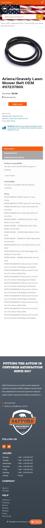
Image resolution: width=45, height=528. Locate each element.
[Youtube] (9, 446)
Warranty (5, 508)
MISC (8, 23)
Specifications (10, 153)
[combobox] (19, 16)
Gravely (11, 118)
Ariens (7, 118)
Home (3, 23)
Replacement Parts (17, 23)
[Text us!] (36, 522)
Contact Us (6, 499)
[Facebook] (4, 446)
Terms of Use (6, 516)
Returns (5, 505)
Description (9, 148)
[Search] (39, 16)
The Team (5, 490)
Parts (15, 118)
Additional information (14, 157)
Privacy (4, 513)
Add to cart (18, 104)
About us (5, 488)
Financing (5, 502)
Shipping (5, 510)
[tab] (22, 149)
